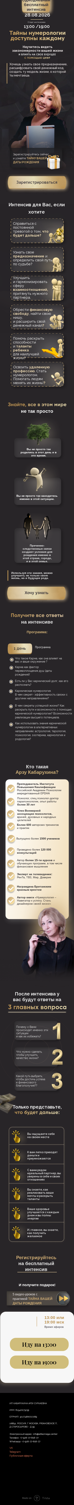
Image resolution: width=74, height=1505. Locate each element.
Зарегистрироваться (36, 182)
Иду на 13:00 (39, 1344)
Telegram (15, 1451)
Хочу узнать (36, 593)
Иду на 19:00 (39, 1362)
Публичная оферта (21, 1455)
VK (11, 1447)
